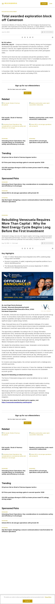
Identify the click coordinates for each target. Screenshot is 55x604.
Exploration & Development (9, 11)
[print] (52, 37)
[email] (32, 37)
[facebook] (22, 37)
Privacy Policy (48, 597)
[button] (3, 4)
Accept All (27, 601)
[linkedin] (25, 37)
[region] (27, 599)
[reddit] (30, 37)
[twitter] (27, 37)
